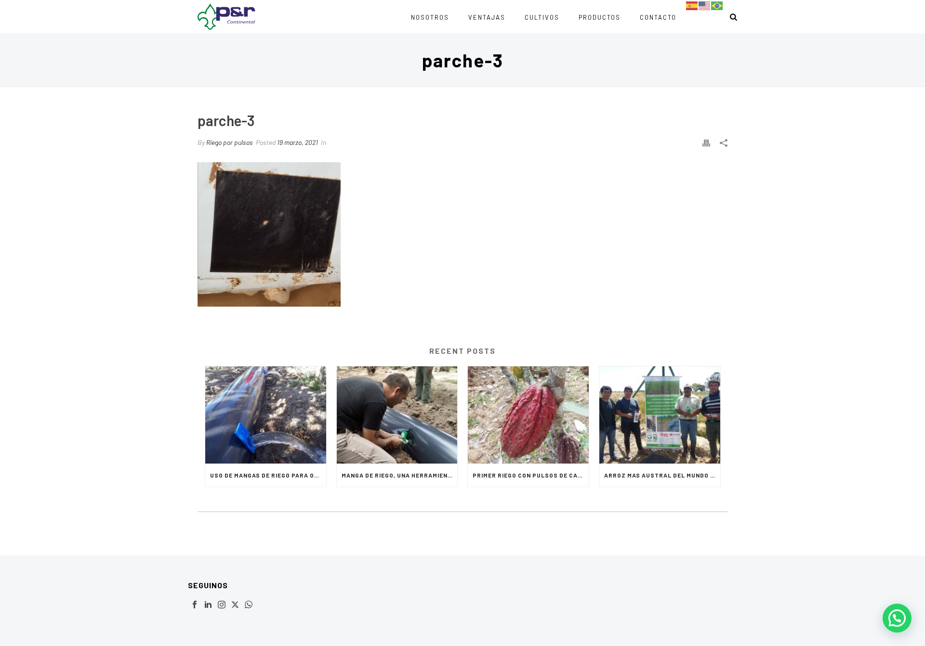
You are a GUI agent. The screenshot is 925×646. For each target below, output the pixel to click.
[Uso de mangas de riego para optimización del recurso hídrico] (265, 414)
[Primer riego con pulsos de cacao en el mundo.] (528, 414)
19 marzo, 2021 (297, 142)
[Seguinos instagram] (221, 605)
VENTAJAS (486, 17)
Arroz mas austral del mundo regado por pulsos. (662, 475)
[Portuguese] (717, 5)
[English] (705, 5)
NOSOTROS (430, 17)
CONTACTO (658, 17)
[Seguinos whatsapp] (248, 605)
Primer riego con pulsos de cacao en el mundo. (531, 475)
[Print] (706, 142)
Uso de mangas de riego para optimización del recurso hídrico (268, 475)
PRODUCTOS (600, 17)
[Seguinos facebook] (194, 605)
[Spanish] (692, 5)
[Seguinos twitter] (235, 605)
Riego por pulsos (229, 142)
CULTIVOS (542, 17)
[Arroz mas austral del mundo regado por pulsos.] (659, 414)
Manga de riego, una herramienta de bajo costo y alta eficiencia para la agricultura (400, 475)
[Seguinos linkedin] (208, 605)
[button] (897, 618)
